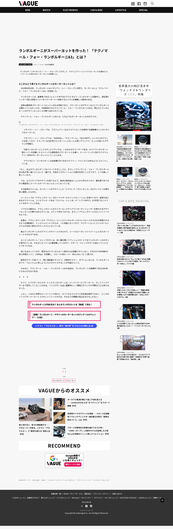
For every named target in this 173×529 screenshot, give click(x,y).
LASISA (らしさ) (145, 497)
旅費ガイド (157, 497)
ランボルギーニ (58, 380)
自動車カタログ (33, 497)
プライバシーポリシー (101, 493)
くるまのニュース (18, 497)
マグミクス (98, 497)
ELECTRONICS (70, 9)
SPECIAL (143, 9)
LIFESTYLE (120, 9)
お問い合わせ (117, 493)
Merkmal (75, 497)
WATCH (46, 9)
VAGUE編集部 (49, 64)
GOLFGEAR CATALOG (128, 497)
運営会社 (87, 493)
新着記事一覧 (56, 493)
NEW (27, 9)
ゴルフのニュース (110, 497)
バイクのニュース (62, 497)
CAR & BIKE (97, 9)
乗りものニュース (47, 497)
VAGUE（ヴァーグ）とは (72, 493)
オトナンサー (86, 497)
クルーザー (70, 380)
